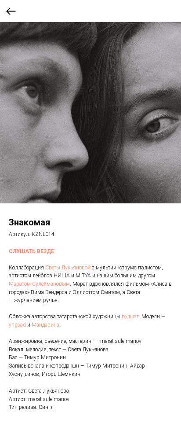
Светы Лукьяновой (67, 268)
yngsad (17, 325)
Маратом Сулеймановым (39, 284)
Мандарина (45, 325)
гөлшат (130, 316)
